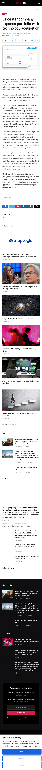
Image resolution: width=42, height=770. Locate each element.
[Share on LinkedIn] (25, 41)
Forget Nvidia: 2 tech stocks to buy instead (17, 319)
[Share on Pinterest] (19, 41)
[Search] (39, 3)
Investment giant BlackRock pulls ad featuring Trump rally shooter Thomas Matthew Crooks (26, 442)
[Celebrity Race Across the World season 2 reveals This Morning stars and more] (7, 547)
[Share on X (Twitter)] (12, 41)
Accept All (21, 751)
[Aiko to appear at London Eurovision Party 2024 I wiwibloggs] (7, 642)
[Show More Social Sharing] (38, 41)
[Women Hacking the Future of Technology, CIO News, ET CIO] (21, 400)
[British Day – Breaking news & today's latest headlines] (21, 3)
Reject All (22, 765)
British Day (7, 33)
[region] (21, 752)
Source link (6, 198)
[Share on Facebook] (5, 41)
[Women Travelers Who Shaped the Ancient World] (7, 559)
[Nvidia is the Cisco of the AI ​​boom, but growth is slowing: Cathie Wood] (21, 273)
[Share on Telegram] (32, 41)
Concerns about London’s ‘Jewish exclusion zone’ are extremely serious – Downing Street (26, 652)
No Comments (30, 33)
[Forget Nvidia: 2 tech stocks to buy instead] (21, 305)
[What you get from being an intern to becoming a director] (21, 335)
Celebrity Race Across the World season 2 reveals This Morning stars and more (26, 547)
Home (4, 9)
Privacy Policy (19, 720)
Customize (22, 758)
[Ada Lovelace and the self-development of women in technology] (21, 367)
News (5, 14)
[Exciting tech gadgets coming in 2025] (7, 470)
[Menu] (3, 3)
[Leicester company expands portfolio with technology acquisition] (21, 57)
